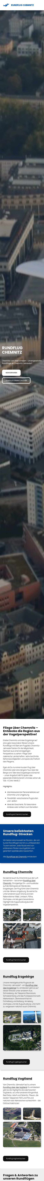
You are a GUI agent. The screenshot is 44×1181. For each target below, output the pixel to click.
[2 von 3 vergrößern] (38, 912)
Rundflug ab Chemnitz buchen (17, 814)
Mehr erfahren (11, 373)
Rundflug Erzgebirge (18, 976)
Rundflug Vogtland (17, 1079)
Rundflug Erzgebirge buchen (16, 1062)
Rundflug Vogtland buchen (15, 1158)
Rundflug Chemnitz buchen (16, 380)
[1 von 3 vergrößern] (18, 912)
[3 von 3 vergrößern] (38, 926)
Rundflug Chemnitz (22, 5)
